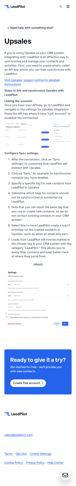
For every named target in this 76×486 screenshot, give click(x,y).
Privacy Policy (35, 462)
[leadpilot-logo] (14, 6)
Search (61, 6)
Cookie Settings (40, 453)
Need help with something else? (31, 27)
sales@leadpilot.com (18, 435)
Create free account (26, 383)
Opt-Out (21, 453)
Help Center (55, 462)
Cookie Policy (13, 462)
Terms (8, 453)
